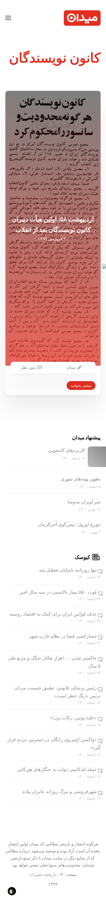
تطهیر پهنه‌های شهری (81, 478)
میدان (71, 367)
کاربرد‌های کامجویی (66, 450)
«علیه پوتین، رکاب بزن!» (73, 717)
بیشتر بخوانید (81, 385)
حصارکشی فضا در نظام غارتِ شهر (63, 636)
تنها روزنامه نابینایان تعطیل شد (68, 570)
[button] (8, 18)
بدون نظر (28, 367)
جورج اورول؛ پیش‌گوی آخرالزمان (69, 524)
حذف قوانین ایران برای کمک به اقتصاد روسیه (53, 614)
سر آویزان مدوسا (84, 501)
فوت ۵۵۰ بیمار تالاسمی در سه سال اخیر (58, 592)
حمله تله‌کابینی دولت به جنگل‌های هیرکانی (57, 769)
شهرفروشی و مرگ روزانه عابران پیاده (59, 791)
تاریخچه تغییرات (42, 874)
